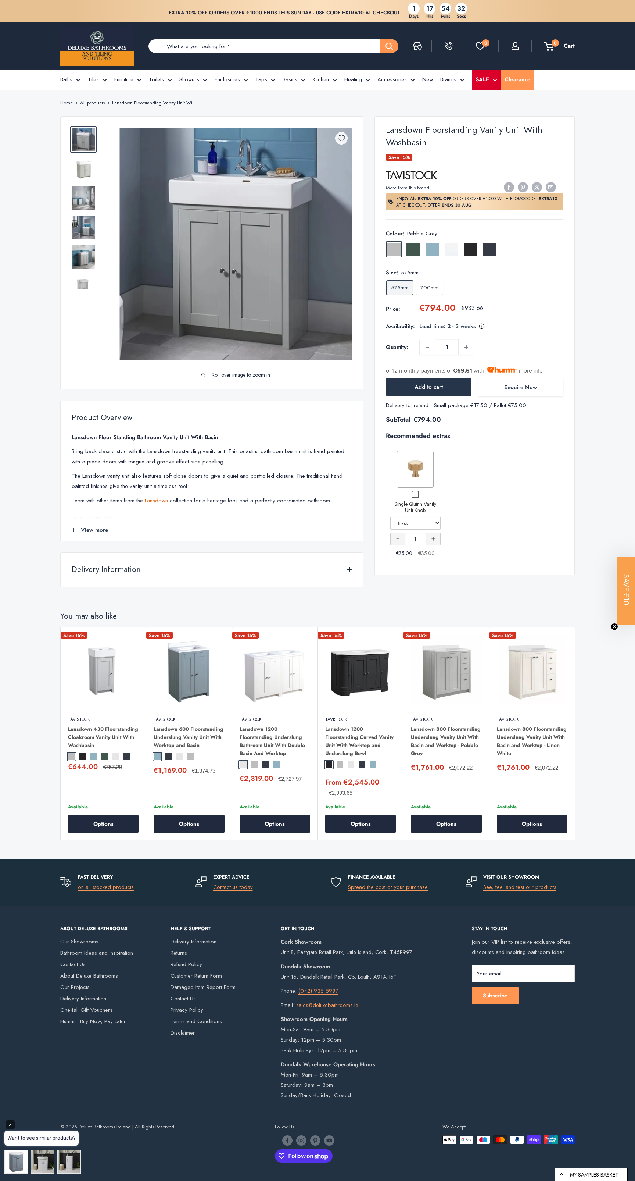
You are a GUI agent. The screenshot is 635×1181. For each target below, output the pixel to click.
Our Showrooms (79, 942)
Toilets (156, 79)
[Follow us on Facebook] (287, 1140)
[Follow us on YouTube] (329, 1140)
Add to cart (429, 387)
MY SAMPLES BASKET (594, 1174)
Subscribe (495, 996)
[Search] (389, 46)
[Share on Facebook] (509, 187)
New (427, 79)
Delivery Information (83, 999)
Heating (353, 79)
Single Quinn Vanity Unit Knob (415, 507)
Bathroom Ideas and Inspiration (96, 953)
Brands (448, 79)
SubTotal (398, 419)
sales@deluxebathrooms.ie (327, 1005)
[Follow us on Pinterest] (315, 1140)
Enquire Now (520, 387)
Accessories (392, 79)
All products (92, 102)
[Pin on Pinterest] (523, 187)
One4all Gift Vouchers (86, 1010)
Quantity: (397, 347)
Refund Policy (186, 964)
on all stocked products (106, 887)
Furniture (123, 79)
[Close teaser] (614, 626)
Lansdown (157, 501)
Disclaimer (183, 1033)
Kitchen (321, 79)
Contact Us (73, 964)
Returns (179, 953)
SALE (482, 79)
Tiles (93, 79)
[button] (626, 591)
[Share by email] (551, 187)
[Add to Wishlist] (341, 138)
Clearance (518, 79)
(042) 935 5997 (318, 991)
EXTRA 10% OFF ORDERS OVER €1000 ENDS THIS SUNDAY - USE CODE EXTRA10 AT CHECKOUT (284, 12)
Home (66, 102)
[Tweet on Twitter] (537, 187)
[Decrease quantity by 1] (427, 347)
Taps (261, 79)
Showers (189, 79)
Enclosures (227, 79)
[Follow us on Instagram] (301, 1140)
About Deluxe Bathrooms (89, 976)
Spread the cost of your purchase (388, 887)
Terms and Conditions (196, 1021)
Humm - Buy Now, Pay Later (93, 1021)
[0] (480, 46)
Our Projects (75, 987)
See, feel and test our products (519, 887)
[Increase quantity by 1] (466, 347)
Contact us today (233, 887)
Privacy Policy (187, 1010)
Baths (66, 79)
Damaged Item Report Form (203, 987)
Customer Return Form (196, 976)
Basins (290, 79)
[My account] (515, 46)
